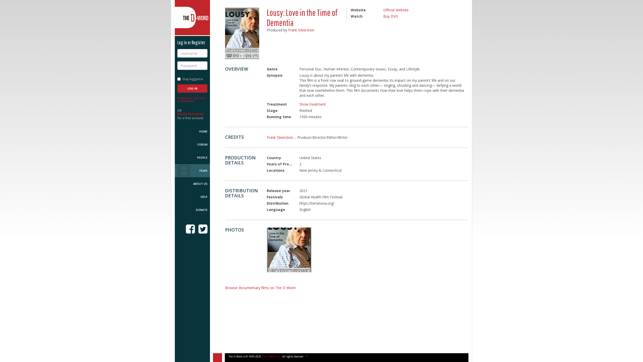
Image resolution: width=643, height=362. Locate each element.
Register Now (190, 114)
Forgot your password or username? (191, 99)
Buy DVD (390, 16)
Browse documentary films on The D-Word (260, 287)
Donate (201, 210)
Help (204, 197)
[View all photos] (242, 33)
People (202, 157)
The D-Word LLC (271, 356)
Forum (202, 144)
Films (203, 170)
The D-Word (192, 17)
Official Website (396, 10)
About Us (200, 184)
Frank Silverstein (301, 30)
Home (203, 131)
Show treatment (312, 104)
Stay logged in (192, 79)
